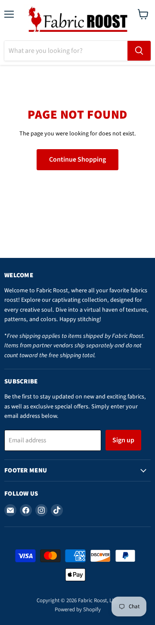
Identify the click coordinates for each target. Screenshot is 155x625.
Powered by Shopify (78, 609)
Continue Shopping (77, 159)
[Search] (139, 51)
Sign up (123, 440)
